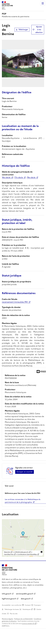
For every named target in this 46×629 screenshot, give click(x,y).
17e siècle (18, 177)
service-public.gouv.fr (24, 594)
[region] (23, 538)
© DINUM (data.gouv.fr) (21, 552)
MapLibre (7, 552)
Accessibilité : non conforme (11, 605)
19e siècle (31, 177)
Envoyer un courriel (24, 472)
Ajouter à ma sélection (39, 30)
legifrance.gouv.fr (9, 598)
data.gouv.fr (26, 598)
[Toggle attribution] (41, 551)
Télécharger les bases (11, 609)
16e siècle (6, 177)
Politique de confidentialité (23, 619)
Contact (28, 605)
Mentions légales (7, 619)
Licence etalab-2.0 (28, 624)
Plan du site (13, 614)
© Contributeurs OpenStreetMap (26, 554)
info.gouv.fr (6, 594)
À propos (37, 605)
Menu (42, 3)
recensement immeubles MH (15, 302)
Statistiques (26, 609)
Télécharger (23, 29)
